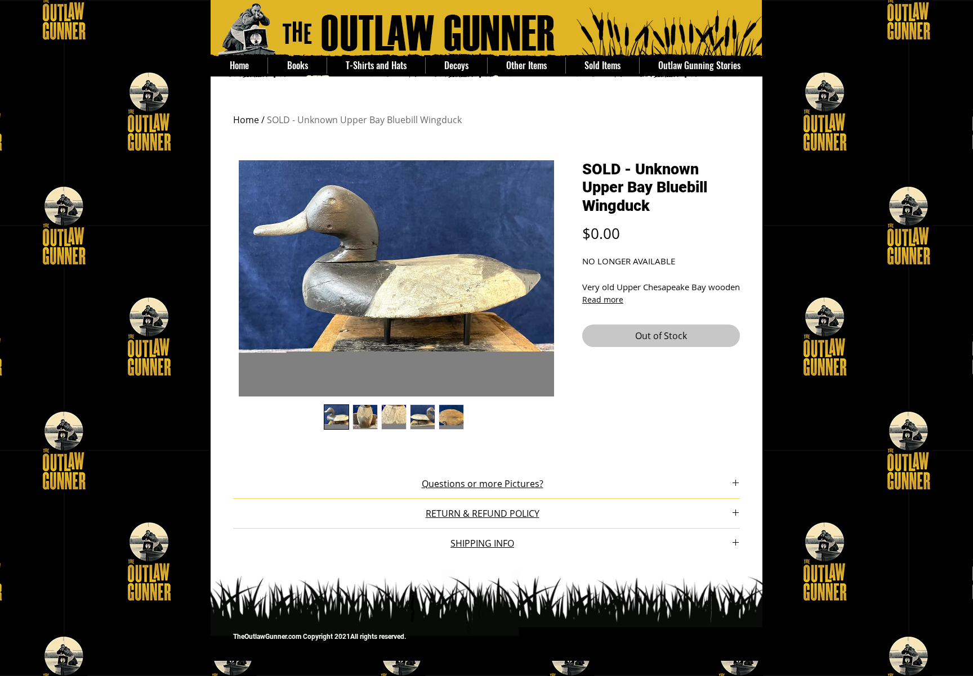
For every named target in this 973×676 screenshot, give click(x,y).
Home (246, 120)
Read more (602, 299)
